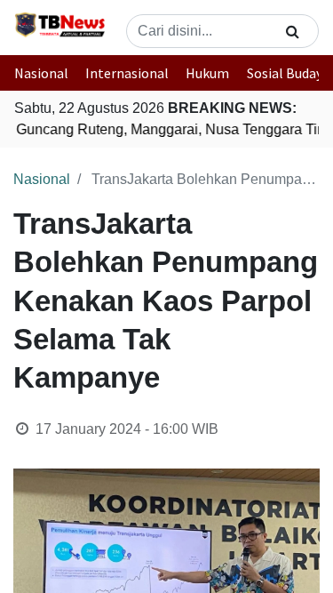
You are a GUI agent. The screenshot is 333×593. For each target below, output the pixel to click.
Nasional (41, 73)
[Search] (292, 31)
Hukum (207, 73)
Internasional (127, 73)
